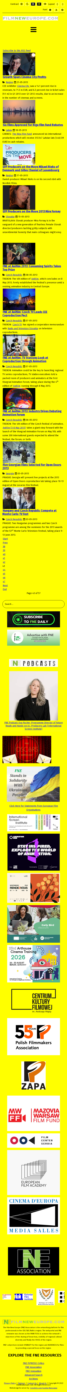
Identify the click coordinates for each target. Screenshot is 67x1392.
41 (4, 558)
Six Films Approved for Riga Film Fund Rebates (33, 125)
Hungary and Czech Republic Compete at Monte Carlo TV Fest (29, 512)
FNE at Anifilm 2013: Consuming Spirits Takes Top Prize (31, 268)
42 (4, 562)
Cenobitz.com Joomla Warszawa (43, 1388)
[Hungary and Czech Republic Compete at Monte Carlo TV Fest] (19, 498)
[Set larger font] (62, 10)
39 (4, 550)
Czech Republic (14, 275)
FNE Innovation (33, 1371)
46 (4, 577)
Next (5, 585)
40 (4, 554)
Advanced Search (33, 1375)
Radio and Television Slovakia (23, 328)
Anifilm (35, 278)
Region (9, 82)
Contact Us (32, 1383)
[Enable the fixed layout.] (57, 4)
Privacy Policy (10, 1383)
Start (5, 538)
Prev (5, 542)
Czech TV (17, 324)
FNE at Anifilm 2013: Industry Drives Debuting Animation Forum (31, 413)
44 (4, 569)
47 (4, 581)
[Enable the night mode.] (27, 4)
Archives (33, 1378)
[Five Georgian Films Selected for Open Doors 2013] (19, 452)
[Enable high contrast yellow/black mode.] (45, 4)
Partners (21, 1383)
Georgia (10, 473)
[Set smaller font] (50, 10)
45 (4, 573)
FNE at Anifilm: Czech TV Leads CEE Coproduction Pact (24, 313)
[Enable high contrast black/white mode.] (33, 4)
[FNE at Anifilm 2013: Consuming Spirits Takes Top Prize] (19, 253)
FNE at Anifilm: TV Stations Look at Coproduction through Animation (25, 359)
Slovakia (10, 216)
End (5, 589)
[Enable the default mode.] (22, 4)
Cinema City (23, 86)
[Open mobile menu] (33, 29)
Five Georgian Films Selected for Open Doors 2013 (31, 466)
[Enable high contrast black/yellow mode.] (39, 4)
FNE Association (33, 1367)
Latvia (9, 130)
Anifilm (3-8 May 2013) (14, 427)
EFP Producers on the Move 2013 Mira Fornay (31, 211)
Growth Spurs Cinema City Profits (24, 77)
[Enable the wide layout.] (63, 4)
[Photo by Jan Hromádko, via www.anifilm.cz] (19, 299)
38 (4, 546)
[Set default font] (56, 10)
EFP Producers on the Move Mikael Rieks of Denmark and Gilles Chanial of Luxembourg (30, 168)
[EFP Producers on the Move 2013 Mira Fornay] (19, 197)
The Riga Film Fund (22, 134)
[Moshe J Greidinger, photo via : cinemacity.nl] (19, 64)
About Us (43, 1383)
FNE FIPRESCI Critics (33, 1363)
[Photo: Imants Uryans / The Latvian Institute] (19, 111)
